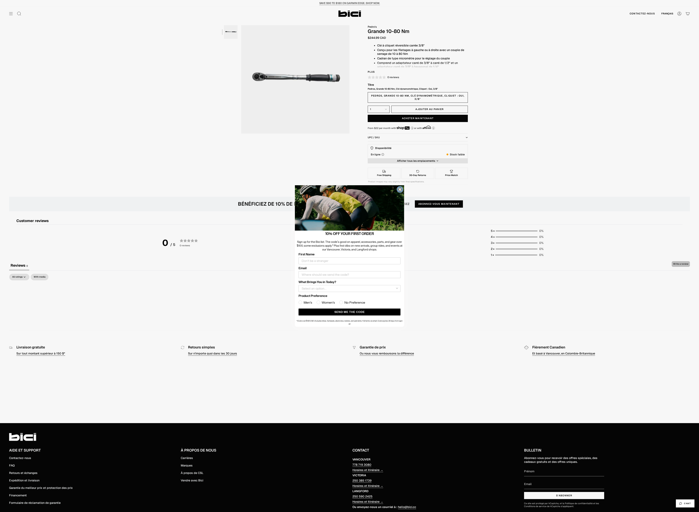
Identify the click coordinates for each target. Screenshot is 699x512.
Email (303, 268)
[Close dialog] (400, 189)
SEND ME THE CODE (349, 312)
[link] (349, 208)
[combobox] (348, 288)
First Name (307, 254)
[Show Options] (397, 288)
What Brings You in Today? (317, 282)
